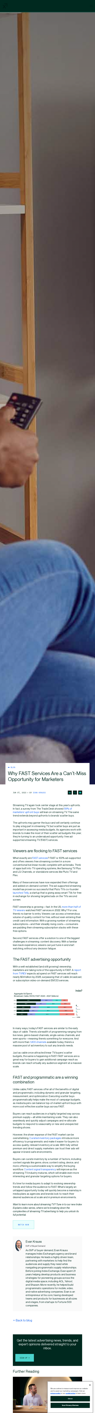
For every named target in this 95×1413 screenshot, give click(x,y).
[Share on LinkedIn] (70, 793)
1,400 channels (38, 1042)
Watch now (23, 1225)
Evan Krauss (39, 792)
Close (70, 1399)
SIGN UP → (24, 1358)
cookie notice (70, 1393)
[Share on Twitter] (75, 793)
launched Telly (21, 893)
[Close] (90, 1385)
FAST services (40, 858)
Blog (12, 767)
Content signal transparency (40, 1169)
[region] (70, 1397)
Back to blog (24, 1320)
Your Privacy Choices (70, 1405)
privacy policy (55, 1393)
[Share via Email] (80, 793)
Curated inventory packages (45, 1138)
